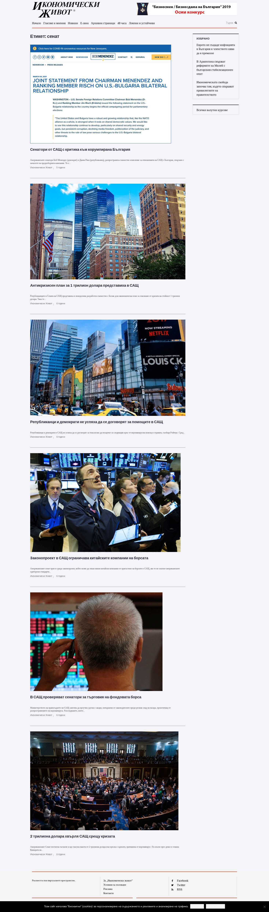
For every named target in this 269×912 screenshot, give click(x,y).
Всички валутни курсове (212, 110)
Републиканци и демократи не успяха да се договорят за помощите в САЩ (96, 422)
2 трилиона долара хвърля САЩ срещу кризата (72, 836)
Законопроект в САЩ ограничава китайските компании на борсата (89, 558)
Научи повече (215, 906)
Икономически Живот (41, 167)
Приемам (197, 906)
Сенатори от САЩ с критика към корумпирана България (80, 149)
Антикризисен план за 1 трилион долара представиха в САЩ (84, 285)
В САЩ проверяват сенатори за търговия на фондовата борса (85, 697)
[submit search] (236, 23)
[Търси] (210, 23)
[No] (264, 907)
